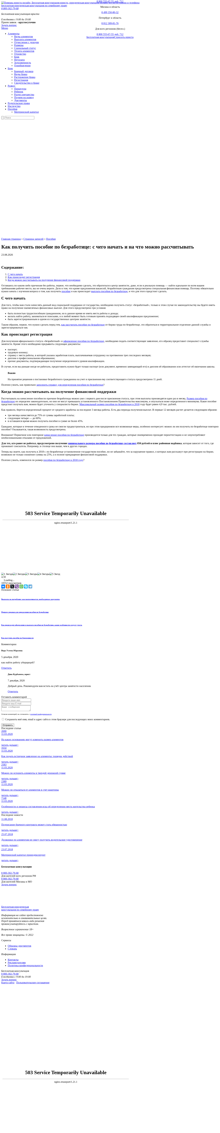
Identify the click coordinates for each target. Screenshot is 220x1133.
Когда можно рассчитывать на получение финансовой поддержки (44, 280)
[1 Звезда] (7, 574)
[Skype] (26, 586)
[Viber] (17, 586)
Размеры (19, 45)
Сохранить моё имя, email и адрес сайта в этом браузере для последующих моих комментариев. (57, 719)
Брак (16, 56)
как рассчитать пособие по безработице (83, 324)
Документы (20, 100)
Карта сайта (7, 982)
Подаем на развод (24, 97)
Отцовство (20, 54)
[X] (12, 586)
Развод (11, 85)
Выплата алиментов (25, 39)
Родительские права (19, 103)
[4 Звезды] (43, 574)
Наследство (14, 106)
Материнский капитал (26, 112)
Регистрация (21, 80)
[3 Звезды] (31, 574)
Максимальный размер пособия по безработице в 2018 (109, 404)
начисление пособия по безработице (64, 435)
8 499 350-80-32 (110, 12)
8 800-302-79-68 (10, 873)
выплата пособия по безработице (109, 291)
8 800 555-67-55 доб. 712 (110, 1)
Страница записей (33, 239)
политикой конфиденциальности (41, 714)
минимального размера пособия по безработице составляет (102, 443)
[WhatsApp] (21, 586)
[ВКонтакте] (3, 586)
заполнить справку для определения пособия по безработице (69, 384)
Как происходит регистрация (24, 277)
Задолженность (22, 62)
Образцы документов (19, 945)
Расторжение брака (24, 77)
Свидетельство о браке (26, 83)
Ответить (6, 668)
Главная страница (11, 239)
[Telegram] (30, 586)
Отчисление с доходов (26, 42)
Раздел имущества (24, 94)
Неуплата (19, 59)
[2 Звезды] (19, 574)
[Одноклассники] (8, 586)
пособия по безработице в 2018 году (63, 460)
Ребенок (18, 91)
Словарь (12, 948)
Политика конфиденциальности (25, 965)
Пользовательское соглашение (32, 982)
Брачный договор (23, 71)
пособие (66, 291)
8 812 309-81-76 (110, 23)
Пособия (12, 109)
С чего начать (15, 274)
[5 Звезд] (55, 574)
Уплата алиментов (24, 51)
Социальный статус (25, 48)
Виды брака (20, 74)
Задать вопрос (9, 884)
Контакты (13, 959)
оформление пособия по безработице (83, 341)
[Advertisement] (85, 485)
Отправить (8, 725)
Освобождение (22, 65)
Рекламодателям (17, 962)
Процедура (20, 88)
